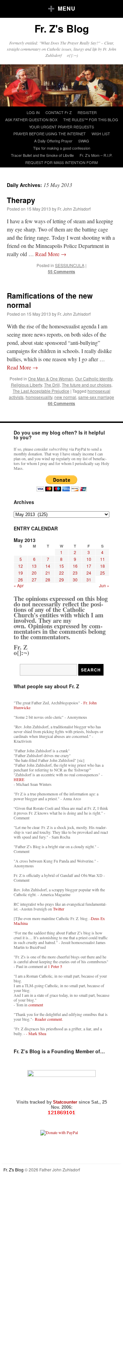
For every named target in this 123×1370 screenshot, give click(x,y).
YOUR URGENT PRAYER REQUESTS (61, 126)
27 (34, 579)
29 (61, 579)
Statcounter (66, 1102)
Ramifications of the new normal (50, 300)
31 (88, 579)
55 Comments (61, 271)
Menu (67, 8)
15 (61, 566)
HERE (19, 779)
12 (20, 566)
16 (75, 566)
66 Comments (61, 403)
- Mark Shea (36, 1033)
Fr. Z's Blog (62, 28)
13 (34, 566)
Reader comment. (49, 1019)
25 (102, 573)
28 (47, 579)
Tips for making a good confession (61, 148)
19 (20, 573)
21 (47, 573)
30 (75, 579)
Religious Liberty (26, 385)
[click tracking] (61, 1113)
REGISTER (87, 112)
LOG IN (33, 112)
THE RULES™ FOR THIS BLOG (90, 119)
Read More (50, 253)
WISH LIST (101, 133)
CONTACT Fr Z (58, 112)
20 (34, 573)
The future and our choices (86, 385)
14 (47, 566)
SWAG (83, 140)
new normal (65, 397)
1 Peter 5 (55, 966)
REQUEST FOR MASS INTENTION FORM (61, 162)
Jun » (104, 585)
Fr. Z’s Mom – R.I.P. (96, 155)
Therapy (21, 200)
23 (75, 573)
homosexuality (39, 397)
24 (88, 573)
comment (35, 1004)
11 (102, 559)
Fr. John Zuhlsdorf (74, 209)
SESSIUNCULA (69, 265)
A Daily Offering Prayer (53, 140)
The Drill (52, 385)
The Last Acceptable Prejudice (41, 391)
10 (88, 559)
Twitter (58, 909)
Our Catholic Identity (93, 378)
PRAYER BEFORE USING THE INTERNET (49, 133)
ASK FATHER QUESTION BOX (31, 119)
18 (102, 566)
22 (61, 573)
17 (88, 566)
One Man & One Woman (50, 378)
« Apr (19, 585)
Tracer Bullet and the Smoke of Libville (42, 155)
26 (20, 579)
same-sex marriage (96, 397)
